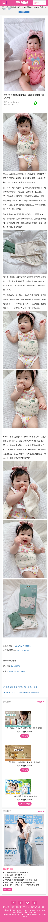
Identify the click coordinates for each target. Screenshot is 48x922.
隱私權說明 (7, 9)
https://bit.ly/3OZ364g (22, 646)
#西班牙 (14, 692)
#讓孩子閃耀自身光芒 (30, 692)
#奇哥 (19, 692)
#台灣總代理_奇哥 (10, 687)
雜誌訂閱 (7, 889)
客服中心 (26, 907)
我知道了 (24, 12)
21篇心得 (24, 736)
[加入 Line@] (27, 903)
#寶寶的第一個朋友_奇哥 (27, 687)
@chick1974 (15, 666)
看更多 (39, 702)
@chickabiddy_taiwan (17, 671)
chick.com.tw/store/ (23, 650)
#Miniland (6, 692)
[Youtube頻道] (13, 903)
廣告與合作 (35, 907)
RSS (42, 907)
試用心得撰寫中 (24, 804)
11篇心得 (24, 770)
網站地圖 (6, 907)
